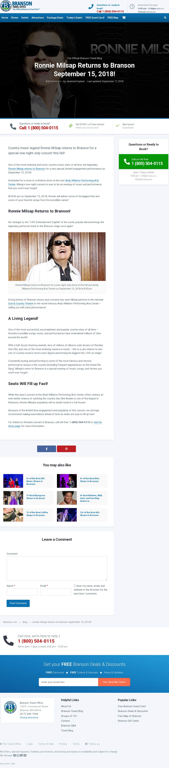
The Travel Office (12, 743)
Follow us (93, 743)
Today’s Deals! (74, 17)
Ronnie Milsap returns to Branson (26, 168)
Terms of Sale (46, 743)
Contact (65, 720)
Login (30, 743)
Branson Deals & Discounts (133, 711)
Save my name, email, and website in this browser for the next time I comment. (90, 589)
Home (4, 17)
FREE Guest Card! (94, 17)
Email (44, 585)
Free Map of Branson (129, 716)
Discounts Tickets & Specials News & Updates (84, 672)
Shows (14, 17)
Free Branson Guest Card (132, 706)
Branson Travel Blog (72, 711)
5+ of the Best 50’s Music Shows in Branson (35, 481)
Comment (12, 553)
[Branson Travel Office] (20, 6)
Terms (76, 743)
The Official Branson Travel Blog (84, 58)
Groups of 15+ (69, 716)
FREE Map (112, 17)
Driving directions (29, 717)
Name (11, 585)
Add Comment (53, 81)
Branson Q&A (68, 725)
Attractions (38, 17)
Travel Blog (67, 730)
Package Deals (55, 17)
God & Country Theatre (20, 303)
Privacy (63, 743)
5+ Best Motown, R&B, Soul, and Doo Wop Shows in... (91, 498)
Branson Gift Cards (128, 720)
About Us (66, 706)
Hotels (25, 17)
